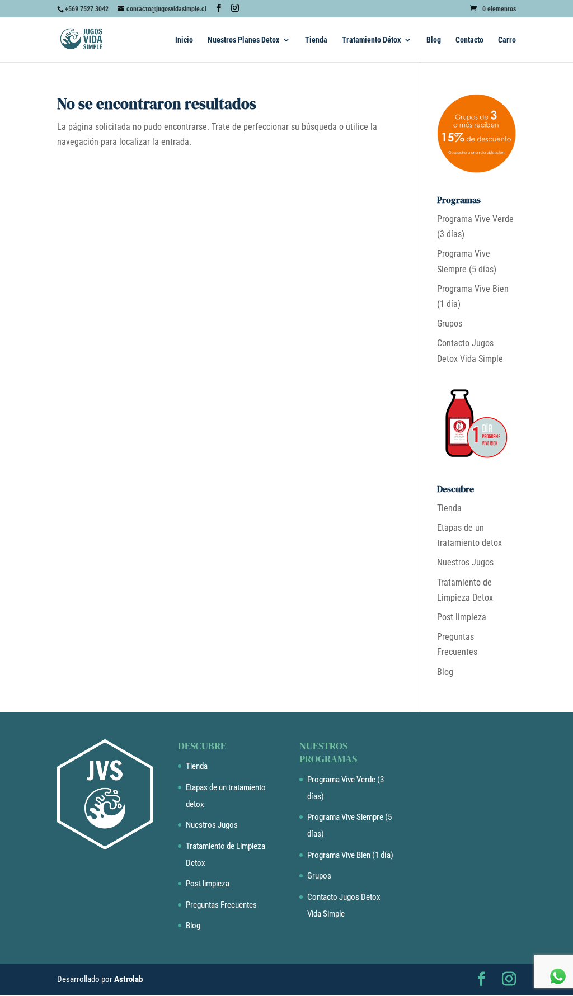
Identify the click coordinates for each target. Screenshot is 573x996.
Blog (433, 40)
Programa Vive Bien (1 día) (350, 855)
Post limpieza (461, 617)
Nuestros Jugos (465, 562)
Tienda (316, 40)
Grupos (449, 323)
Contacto (469, 40)
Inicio (184, 40)
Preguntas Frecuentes (221, 905)
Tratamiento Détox (371, 40)
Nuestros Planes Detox (243, 40)
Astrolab (128, 979)
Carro (507, 40)
